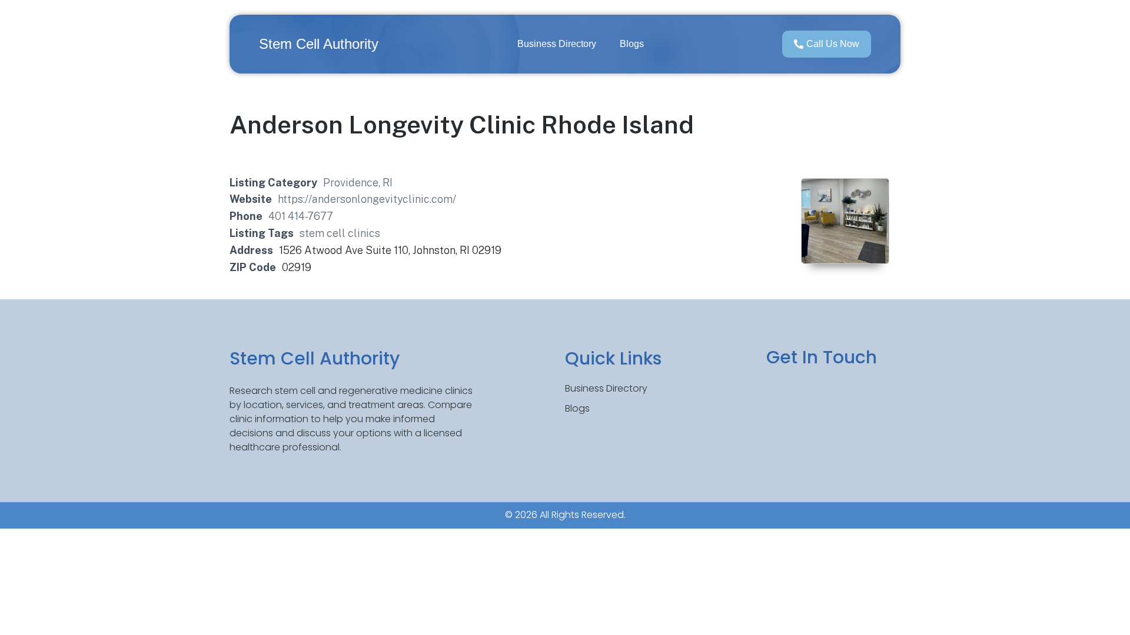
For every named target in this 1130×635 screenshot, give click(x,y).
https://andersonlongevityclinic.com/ (367, 199)
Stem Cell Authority (318, 44)
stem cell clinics (340, 233)
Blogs (632, 44)
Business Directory (556, 44)
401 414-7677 (300, 216)
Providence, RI (358, 182)
